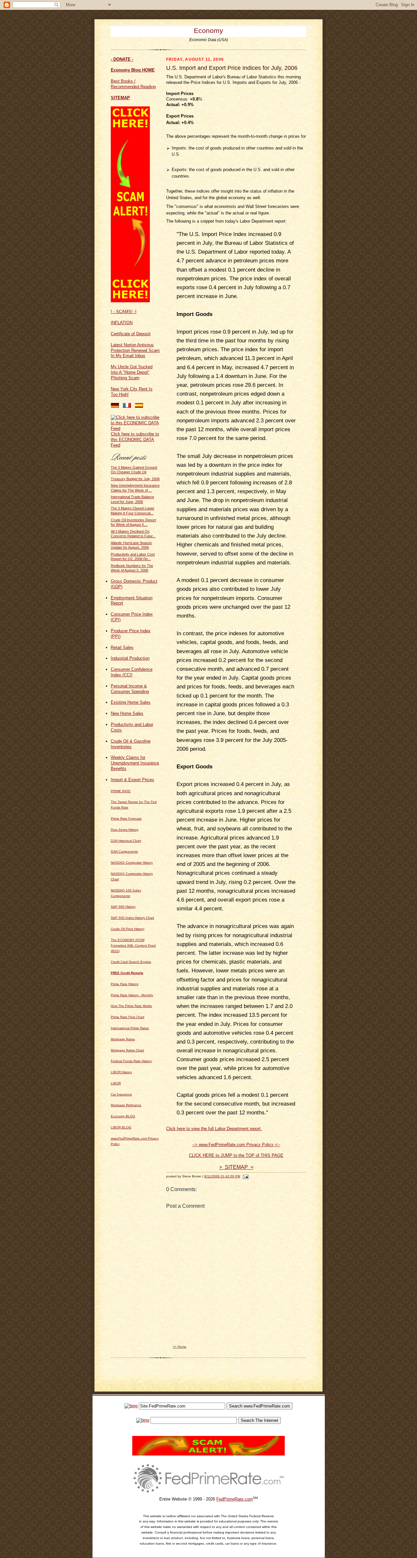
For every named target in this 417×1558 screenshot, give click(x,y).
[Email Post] (245, 1176)
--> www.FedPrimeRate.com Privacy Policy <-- (236, 1144)
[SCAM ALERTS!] (130, 300)
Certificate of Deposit (131, 333)
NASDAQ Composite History (132, 862)
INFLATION (122, 322)
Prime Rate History (124, 984)
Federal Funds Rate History (131, 1061)
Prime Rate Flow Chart (127, 1017)
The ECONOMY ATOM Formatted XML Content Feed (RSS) (133, 945)
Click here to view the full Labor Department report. (214, 1128)
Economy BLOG (123, 1116)
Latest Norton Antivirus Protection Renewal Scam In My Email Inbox (135, 350)
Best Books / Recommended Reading (133, 84)
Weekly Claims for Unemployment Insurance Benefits (135, 763)
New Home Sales (127, 713)
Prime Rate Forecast (126, 818)
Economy (208, 30)
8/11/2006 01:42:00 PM (222, 1176)
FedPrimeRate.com (234, 1499)
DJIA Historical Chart (126, 840)
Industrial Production (130, 658)
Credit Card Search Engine (131, 962)
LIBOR (116, 1083)
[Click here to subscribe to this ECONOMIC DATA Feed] (135, 428)
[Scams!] (208, 1454)
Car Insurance (121, 1094)
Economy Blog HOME (133, 70)
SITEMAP (120, 97)
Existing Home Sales (131, 702)
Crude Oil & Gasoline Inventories (131, 744)
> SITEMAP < (236, 1167)
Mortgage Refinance (126, 1105)
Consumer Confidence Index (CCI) (131, 672)
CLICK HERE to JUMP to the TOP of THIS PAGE (236, 1155)
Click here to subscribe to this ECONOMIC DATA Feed (135, 440)
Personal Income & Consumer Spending (130, 689)
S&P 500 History (123, 906)
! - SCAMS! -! (124, 311)
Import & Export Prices (132, 779)
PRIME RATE (121, 791)
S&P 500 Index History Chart (132, 918)
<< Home (179, 1346)
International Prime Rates (130, 1028)
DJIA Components (124, 851)
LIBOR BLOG (121, 1127)
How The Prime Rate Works (131, 1006)
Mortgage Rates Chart (127, 1050)
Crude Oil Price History (127, 929)
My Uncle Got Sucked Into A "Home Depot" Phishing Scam (131, 372)
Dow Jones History (124, 829)
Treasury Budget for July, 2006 (135, 479)
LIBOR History (121, 1072)
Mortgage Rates (123, 1039)
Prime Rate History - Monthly (132, 995)
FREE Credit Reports (127, 973)
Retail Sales (122, 647)
